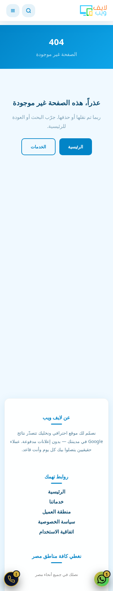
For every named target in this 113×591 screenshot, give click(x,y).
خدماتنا (56, 501)
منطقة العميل (56, 511)
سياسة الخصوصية (56, 521)
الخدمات (38, 147)
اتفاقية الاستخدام (56, 531)
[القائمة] (12, 10)
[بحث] (28, 10)
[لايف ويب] (93, 10)
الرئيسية (75, 147)
